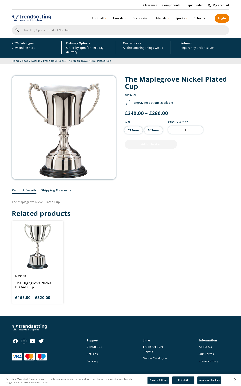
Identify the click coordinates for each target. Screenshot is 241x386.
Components (171, 5)
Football (98, 18)
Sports (180, 18)
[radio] (133, 130)
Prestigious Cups (54, 61)
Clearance (150, 5)
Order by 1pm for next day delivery (85, 47)
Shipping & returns (56, 190)
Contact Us (94, 347)
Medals (161, 18)
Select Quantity (178, 121)
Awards (118, 18)
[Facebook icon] (15, 341)
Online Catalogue (155, 358)
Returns (92, 354)
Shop (25, 61)
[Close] (235, 379)
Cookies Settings (158, 380)
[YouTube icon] (32, 341)
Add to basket (151, 144)
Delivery (92, 361)
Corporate (139, 18)
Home (15, 61)
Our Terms (206, 354)
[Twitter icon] (41, 341)
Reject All (183, 380)
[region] (120, 380)
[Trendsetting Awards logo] (31, 18)
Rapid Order (194, 5)
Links (147, 340)
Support (93, 340)
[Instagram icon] (24, 341)
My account (221, 5)
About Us (205, 347)
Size (128, 121)
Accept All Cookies (209, 380)
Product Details (24, 190)
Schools (199, 18)
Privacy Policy (208, 361)
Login (222, 18)
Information (208, 340)
